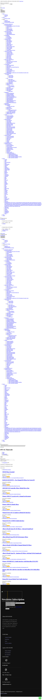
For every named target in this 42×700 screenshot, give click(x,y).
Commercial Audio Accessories (12, 147)
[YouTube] (7, 631)
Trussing (8, 141)
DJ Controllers (9, 37)
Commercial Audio (8, 143)
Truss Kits (8, 139)
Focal (5, 406)
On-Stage (6, 192)
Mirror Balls (11, 91)
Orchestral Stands (9, 128)
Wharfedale (6, 210)
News (3, 214)
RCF (5, 421)
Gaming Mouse (9, 118)
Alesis (6, 163)
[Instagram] (5, 631)
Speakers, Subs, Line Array (11, 111)
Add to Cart (4, 493)
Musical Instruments (8, 73)
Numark (6, 191)
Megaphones (9, 150)
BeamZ (6, 171)
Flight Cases (9, 60)
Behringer (6, 172)
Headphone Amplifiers (10, 95)
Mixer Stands (9, 125)
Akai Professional (7, 162)
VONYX (6, 435)
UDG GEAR (7, 208)
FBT (5, 179)
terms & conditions (19, 606)
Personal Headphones (10, 97)
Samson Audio (7, 198)
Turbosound (6, 207)
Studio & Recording (8, 31)
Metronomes (9, 87)
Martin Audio (7, 188)
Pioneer (6, 193)
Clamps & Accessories (10, 136)
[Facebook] (3, 631)
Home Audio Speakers (10, 65)
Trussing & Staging (8, 135)
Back (1, 9)
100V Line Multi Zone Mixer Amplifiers (15, 156)
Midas (6, 189)
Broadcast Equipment (10, 145)
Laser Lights (9, 42)
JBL (5, 185)
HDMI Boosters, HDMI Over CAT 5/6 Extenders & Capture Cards (17, 72)
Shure (5, 200)
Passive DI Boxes (11, 86)
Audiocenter (7, 393)
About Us (6, 14)
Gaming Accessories (10, 115)
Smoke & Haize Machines (11, 112)
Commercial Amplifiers (10, 378)
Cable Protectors (9, 54)
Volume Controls (9, 152)
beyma (6, 173)
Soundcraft (6, 201)
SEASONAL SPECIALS (9, 24)
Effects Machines (9, 40)
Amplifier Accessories (12, 153)
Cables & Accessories (8, 51)
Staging (8, 140)
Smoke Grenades (9, 47)
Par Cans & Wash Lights (11, 46)
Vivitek (6, 434)
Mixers (8, 27)
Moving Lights (9, 45)
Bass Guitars (11, 79)
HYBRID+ (6, 183)
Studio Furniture (9, 32)
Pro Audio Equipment (8, 250)
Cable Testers (9, 55)
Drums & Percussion (10, 83)
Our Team (6, 15)
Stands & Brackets (7, 119)
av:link (6, 170)
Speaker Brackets (9, 129)
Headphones (7, 92)
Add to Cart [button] (4, 476)
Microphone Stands (10, 349)
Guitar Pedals (11, 75)
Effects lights (9, 265)
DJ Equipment (7, 35)
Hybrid (6, 182)
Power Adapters (9, 58)
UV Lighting (9, 49)
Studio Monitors (9, 33)
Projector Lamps (9, 68)
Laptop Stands (9, 122)
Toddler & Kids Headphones (11, 100)
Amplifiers (8, 105)
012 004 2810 (2, 219)
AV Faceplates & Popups (11, 70)
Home (3, 13)
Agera (6, 160)
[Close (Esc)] (0, 697)
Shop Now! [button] (21, 1)
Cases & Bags (9, 63)
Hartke (6, 407)
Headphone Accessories (10, 321)
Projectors (8, 293)
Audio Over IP (9, 71)
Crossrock (6, 176)
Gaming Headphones (10, 94)
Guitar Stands (11, 77)
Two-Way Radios (9, 144)
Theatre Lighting (9, 48)
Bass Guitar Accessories (12, 81)
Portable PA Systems (12, 336)
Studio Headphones (10, 98)
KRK (5, 187)
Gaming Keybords (10, 117)
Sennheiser (6, 199)
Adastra (6, 159)
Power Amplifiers (9, 28)
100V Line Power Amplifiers (13, 155)
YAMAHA (6, 212)
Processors (8, 151)
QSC (5, 420)
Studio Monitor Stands (10, 131)
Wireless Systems (9, 113)
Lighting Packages (10, 44)
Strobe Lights (9, 43)
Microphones (7, 103)
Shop (3, 23)
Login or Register (5, 229)
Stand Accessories (9, 130)
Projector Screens (9, 69)
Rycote (6, 197)
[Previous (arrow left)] (0, 698)
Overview (6, 20)
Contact (3, 215)
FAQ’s (6, 16)
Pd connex (6, 194)
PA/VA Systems (9, 146)
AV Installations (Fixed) (8, 142)
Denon (6, 178)
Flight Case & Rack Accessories (12, 61)
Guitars (8, 74)
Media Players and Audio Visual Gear (13, 67)
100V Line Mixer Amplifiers (13, 157)
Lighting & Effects (8, 264)
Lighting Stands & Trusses (11, 50)
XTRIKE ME (7, 211)
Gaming (6, 114)
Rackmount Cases (9, 62)
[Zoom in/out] (1, 697)
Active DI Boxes (11, 85)
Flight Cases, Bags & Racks (9, 59)
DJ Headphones (9, 38)
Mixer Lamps (9, 57)
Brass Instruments (9, 308)
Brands (3, 158)
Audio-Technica (7, 168)
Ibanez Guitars (11, 76)
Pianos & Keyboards (10, 88)
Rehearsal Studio (7, 21)
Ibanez (6, 184)
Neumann (6, 190)
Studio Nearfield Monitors (11, 34)
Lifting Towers (9, 363)
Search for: (2, 459)
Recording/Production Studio (9, 22)
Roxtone (6, 196)
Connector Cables (9, 278)
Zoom (5, 213)
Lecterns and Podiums (10, 137)
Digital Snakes (9, 56)
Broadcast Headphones (10, 93)
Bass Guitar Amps (11, 80)
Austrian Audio (7, 169)
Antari (6, 166)
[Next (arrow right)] (1, 698)
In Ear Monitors (9, 26)
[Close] (0, 217)
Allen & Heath (7, 164)
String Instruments (9, 89)
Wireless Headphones (10, 101)
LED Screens (9, 66)
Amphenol (6, 165)
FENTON (6, 180)
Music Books (9, 90)
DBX (5, 177)
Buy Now (8, 476)
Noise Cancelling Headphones (11, 322)
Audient (6, 392)
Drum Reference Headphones (11, 102)
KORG (6, 186)
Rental (3, 17)
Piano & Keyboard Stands (11, 126)
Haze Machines (9, 41)
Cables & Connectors (10, 279)
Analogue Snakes (9, 52)
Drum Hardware (9, 120)
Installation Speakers (10, 149)
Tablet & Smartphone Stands (11, 133)
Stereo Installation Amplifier (13, 154)
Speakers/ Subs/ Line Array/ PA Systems (13, 251)
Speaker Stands (9, 134)
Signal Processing (9, 29)
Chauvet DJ (6, 174)
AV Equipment (7, 64)
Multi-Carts (8, 364)
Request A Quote (7, 18)
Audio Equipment (7, 104)
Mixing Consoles (9, 108)
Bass (7, 78)
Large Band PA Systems (12, 335)
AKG (5, 161)
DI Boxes (8, 84)
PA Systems (8, 109)
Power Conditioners (10, 30)
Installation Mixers (10, 148)
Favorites (3, 223)
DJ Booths (8, 36)
